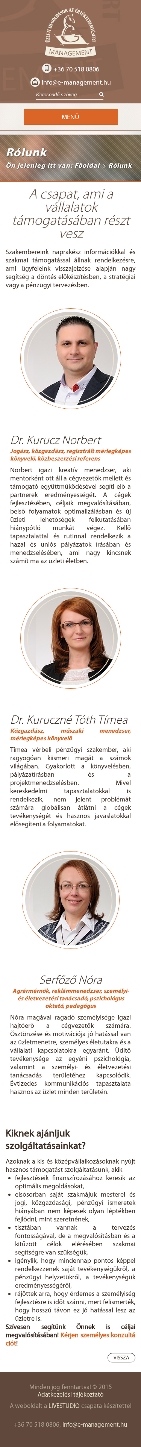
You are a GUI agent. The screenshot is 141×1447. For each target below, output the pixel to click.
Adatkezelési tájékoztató (70, 1394)
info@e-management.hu (76, 82)
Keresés (99, 95)
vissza (121, 1358)
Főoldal (87, 165)
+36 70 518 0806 (76, 69)
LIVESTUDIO (64, 1405)
